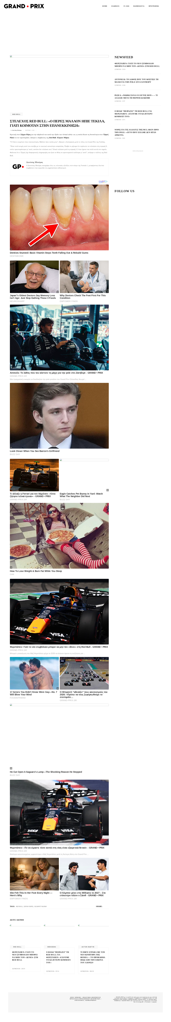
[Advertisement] (85, 29)
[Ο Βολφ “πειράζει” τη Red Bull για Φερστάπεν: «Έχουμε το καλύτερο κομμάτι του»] (59, 935)
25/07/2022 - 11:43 (29, 130)
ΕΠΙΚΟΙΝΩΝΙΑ (90, 1000)
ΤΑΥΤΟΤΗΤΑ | (80, 1000)
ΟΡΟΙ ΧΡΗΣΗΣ (75, 997)
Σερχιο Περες (28, 906)
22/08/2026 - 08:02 (87, 971)
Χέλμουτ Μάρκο (63, 138)
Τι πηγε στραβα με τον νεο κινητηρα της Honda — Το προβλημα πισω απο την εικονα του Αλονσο (92, 957)
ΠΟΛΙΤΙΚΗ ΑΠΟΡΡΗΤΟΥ (92, 997)
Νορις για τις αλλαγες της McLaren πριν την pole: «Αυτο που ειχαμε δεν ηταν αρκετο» (137, 132)
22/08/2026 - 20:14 (52, 971)
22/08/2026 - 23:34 (18, 968)
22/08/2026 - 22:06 (120, 85)
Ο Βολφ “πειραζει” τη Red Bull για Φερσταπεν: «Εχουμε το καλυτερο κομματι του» (58, 957)
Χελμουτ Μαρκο (40, 906)
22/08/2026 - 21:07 (120, 101)
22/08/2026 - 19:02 (120, 138)
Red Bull (16, 114)
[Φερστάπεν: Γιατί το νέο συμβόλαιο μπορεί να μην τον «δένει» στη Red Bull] (25, 935)
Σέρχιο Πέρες (26, 134)
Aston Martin (88, 947)
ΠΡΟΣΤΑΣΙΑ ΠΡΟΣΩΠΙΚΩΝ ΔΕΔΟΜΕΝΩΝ (85, 999)
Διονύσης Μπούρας (17, 130)
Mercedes (51, 947)
